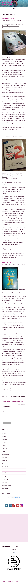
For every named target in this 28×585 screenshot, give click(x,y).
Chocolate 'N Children (10, 3)
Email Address (7, 406)
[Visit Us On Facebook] (10, 507)
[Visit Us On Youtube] (17, 507)
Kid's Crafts (5, 473)
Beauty (4, 433)
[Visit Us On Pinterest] (14, 507)
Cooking (4, 445)
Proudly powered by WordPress (10, 581)
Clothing (4, 442)
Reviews (4, 482)
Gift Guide (4, 460)
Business (4, 439)
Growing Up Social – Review (11, 21)
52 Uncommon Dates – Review (12, 137)
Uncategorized (6, 488)
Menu (14, 8)
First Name (5, 411)
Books (4, 436)
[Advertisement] (14, 528)
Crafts (3, 451)
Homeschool (5, 470)
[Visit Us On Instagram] (21, 507)
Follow (14, 549)
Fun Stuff (4, 457)
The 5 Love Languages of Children (13, 265)
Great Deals (5, 467)
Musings (4, 476)
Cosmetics (5, 448)
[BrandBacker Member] (14, 570)
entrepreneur (5, 454)
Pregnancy (5, 479)
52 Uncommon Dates (7, 173)
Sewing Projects (6, 485)
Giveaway (4, 464)
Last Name (5, 417)
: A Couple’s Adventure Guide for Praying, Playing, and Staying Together (13, 175)
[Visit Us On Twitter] (7, 507)
